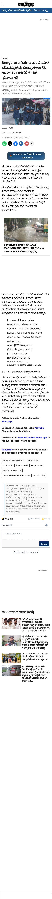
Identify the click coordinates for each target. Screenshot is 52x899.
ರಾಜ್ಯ (4, 10)
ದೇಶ (10, 10)
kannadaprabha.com (13, 494)
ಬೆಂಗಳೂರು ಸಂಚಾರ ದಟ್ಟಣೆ (12, 470)
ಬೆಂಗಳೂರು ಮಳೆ (32, 460)
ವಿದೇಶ (37, 10)
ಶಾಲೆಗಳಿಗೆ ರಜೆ (8, 465)
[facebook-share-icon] (15, 145)
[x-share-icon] (10, 145)
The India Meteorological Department (16, 475)
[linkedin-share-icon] (21, 145)
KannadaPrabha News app (32, 438)
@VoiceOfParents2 (18, 358)
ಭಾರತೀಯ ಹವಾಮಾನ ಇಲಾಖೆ (13, 460)
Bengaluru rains (37, 465)
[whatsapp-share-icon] (4, 145)
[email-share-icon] (26, 145)
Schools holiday (39, 475)
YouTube (39, 428)
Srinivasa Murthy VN (11, 133)
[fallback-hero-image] (11, 623)
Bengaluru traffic (22, 465)
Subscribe (7, 450)
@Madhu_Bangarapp (19, 349)
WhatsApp (7, 421)
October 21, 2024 (34, 365)
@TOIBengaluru (23, 345)
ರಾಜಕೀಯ (19, 10)
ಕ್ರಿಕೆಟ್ (29, 10)
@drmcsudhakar (17, 353)
